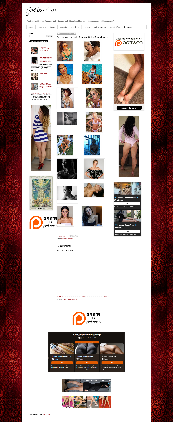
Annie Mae (115, 27)
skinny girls (70, 238)
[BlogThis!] (71, 236)
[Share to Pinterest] (77, 236)
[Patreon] (43, 228)
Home (31, 27)
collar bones (64, 238)
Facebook (75, 27)
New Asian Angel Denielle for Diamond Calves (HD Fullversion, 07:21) (45, 85)
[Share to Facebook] (75, 236)
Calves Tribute (100, 27)
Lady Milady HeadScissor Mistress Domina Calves (45, 49)
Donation (128, 27)
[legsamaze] (86, 372)
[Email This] (70, 236)
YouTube (63, 27)
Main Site (42, 27)
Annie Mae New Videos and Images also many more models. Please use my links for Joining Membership (45, 60)
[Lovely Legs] (129, 176)
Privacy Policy (46, 414)
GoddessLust (41, 11)
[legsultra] (86, 407)
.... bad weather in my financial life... (40, 93)
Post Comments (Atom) (70, 299)
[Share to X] (73, 236)
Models (87, 27)
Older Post (106, 296)
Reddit (52, 27)
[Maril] (41, 170)
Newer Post (60, 296)
